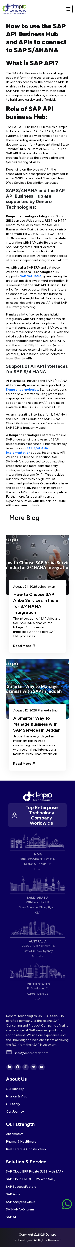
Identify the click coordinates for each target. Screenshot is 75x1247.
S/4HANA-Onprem (20, 1209)
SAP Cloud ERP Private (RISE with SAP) (34, 1171)
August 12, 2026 (25, 710)
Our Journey (15, 1111)
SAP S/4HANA (30, 276)
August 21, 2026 (25, 586)
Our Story (13, 1104)
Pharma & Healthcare (21, 1141)
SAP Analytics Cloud (20, 1202)
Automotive (14, 1134)
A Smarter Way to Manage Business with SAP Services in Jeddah (37, 724)
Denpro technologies (22, 389)
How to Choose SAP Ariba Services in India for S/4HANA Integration (35, 603)
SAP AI (11, 1217)
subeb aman (46, 586)
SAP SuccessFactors (21, 1186)
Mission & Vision (17, 1096)
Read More (22, 646)
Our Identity (15, 1089)
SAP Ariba (13, 1194)
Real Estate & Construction (26, 1149)
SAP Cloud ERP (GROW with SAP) (30, 1179)
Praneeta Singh (48, 710)
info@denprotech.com (31, 1053)
